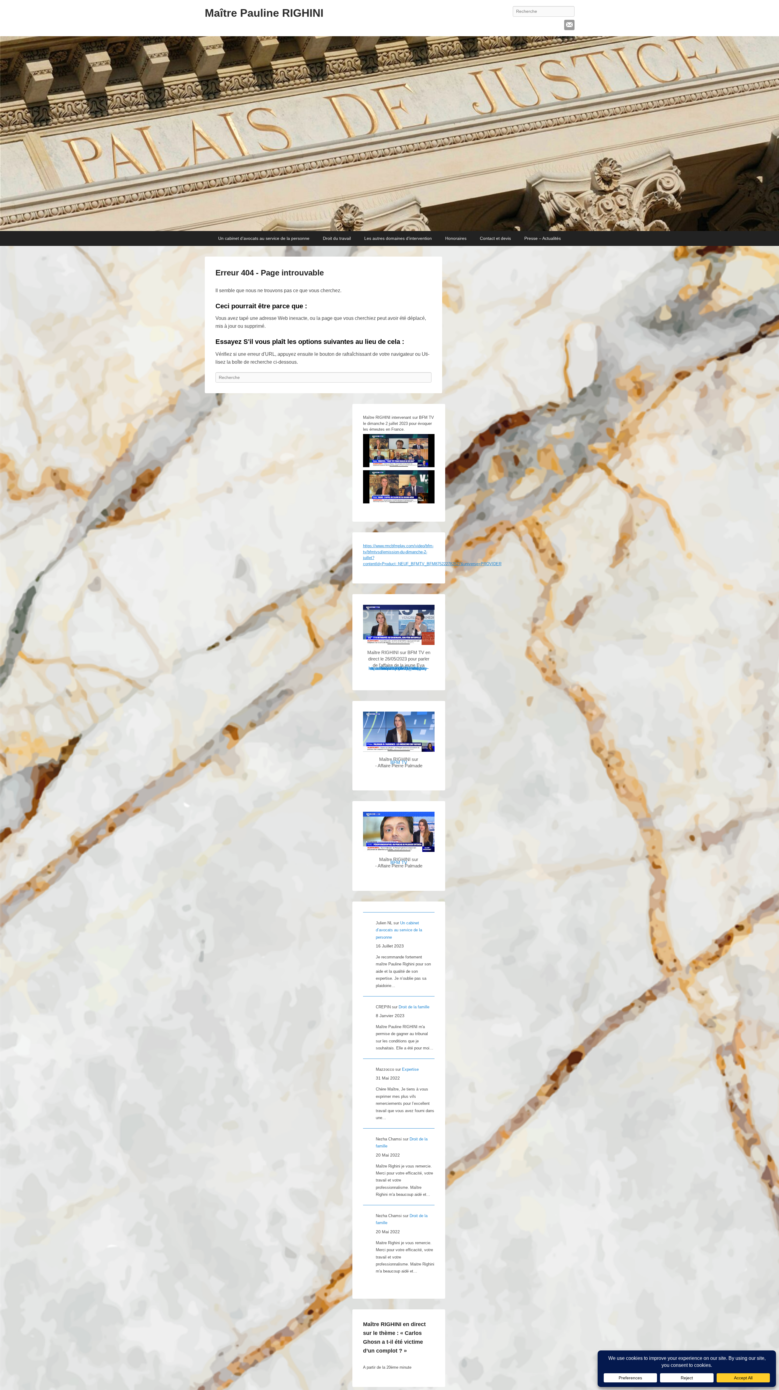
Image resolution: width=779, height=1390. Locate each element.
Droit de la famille (414, 1007)
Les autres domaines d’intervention (398, 238)
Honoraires (455, 238)
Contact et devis (495, 238)
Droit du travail (337, 238)
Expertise (410, 1069)
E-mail (569, 25)
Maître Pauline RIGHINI (264, 13)
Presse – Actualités (542, 238)
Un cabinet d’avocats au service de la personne (263, 238)
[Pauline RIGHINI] (389, 133)
